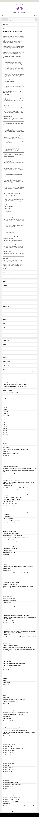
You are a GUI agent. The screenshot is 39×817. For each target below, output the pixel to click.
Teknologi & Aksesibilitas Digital (8, 742)
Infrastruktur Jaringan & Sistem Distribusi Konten (11, 520)
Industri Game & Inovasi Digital (8, 516)
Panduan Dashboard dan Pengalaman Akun (10, 611)
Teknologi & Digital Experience (8, 750)
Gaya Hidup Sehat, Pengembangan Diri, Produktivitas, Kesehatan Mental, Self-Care (17, 512)
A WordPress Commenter (7, 392)
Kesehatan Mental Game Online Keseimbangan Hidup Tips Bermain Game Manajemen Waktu (19, 578)
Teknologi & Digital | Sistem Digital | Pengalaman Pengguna (13, 748)
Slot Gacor (5, 298)
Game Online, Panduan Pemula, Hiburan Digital (11, 491)
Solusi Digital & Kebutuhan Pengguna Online (10, 720)
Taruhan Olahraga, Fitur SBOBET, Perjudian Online (11, 737)
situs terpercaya (6, 336)
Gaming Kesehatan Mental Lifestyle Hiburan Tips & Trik (12, 499)
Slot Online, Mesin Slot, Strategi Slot (9, 710)
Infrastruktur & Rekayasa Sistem (8, 518)
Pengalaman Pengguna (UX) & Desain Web (10, 645)
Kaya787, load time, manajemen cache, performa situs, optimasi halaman (15, 537)
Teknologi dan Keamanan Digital (8, 776)
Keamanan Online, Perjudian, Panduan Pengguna (11, 558)
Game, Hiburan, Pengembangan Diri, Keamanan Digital (12, 497)
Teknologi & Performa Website (8, 763)
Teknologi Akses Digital (7, 773)
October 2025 (5, 417)
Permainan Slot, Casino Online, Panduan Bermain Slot (12, 665)
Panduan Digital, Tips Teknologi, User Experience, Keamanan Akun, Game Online (16, 615)
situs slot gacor (6, 306)
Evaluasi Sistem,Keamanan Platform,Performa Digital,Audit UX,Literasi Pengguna (17, 487)
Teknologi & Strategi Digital (8, 767)
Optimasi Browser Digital (7, 596)
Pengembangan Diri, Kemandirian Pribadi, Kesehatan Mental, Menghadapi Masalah (17, 647)
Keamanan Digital (6, 554)
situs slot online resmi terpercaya (9, 688)
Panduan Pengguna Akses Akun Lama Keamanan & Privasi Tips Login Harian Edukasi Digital (18, 624)
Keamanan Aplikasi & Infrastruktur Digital (10, 548)
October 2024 (5, 443)
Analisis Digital (5, 451)
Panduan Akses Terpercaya (7, 604)
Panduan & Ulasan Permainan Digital (9, 600)
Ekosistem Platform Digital (7, 485)
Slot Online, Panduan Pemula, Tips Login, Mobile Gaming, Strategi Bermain (15, 712)
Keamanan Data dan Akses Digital (9, 552)
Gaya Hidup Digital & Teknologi (8, 510)
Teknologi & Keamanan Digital (8, 756)
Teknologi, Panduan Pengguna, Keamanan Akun (11, 799)
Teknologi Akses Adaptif (7, 771)
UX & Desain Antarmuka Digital (8, 811)
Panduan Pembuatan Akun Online (8, 620)
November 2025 (6, 415)
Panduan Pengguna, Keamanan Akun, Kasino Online (12, 627)
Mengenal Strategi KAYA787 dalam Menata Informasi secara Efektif (15, 386)
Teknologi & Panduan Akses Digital (9, 761)
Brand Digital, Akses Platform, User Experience (11, 480)
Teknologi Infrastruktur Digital (8, 786)
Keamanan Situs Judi (6, 568)
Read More (4, 268)
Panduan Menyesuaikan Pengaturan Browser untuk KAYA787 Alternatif (19, 1)
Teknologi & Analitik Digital (7, 746)
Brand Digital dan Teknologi (8, 478)
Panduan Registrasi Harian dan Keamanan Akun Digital (12, 629)
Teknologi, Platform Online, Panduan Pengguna (11, 801)
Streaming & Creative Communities (9, 735)
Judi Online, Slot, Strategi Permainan (9, 531)
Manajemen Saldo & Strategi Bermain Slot (10, 584)
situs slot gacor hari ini (7, 361)
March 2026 (5, 407)
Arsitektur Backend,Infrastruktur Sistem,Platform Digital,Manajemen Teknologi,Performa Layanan (19, 468)
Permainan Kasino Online (7, 657)
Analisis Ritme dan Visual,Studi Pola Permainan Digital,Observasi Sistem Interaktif (17, 457)
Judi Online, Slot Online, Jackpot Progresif (10, 524)
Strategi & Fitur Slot (6, 724)
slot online (5, 344)
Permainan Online (6, 659)
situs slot (4, 319)
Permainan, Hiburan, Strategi (8, 667)
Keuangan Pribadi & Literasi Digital (9, 580)
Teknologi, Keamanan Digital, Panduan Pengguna (11, 797)
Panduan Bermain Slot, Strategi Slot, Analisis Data (11, 606)
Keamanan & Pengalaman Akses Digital (10, 541)
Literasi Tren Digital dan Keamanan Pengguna (11, 582)
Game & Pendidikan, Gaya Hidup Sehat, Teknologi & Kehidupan (13, 489)
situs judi (4, 680)
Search (4, 369)
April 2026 (5, 405)
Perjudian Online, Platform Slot (8, 652)
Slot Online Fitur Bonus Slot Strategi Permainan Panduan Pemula (14, 699)
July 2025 (4, 424)
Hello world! (16, 392)
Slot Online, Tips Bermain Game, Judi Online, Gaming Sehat (13, 714)
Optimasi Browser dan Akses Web (9, 594)
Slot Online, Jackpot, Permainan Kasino (10, 701)
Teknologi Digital (6, 780)
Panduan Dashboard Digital (7, 613)
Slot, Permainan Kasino (7, 716)
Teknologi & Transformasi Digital (8, 769)
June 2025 (5, 426)
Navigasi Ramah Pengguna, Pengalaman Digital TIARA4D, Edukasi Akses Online (16, 589)
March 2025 (5, 432)
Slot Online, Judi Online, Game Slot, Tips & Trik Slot (12, 705)
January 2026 (5, 411)
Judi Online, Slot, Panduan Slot (8, 529)
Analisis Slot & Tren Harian (7, 464)
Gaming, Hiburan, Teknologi (8, 501)
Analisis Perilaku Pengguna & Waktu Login (10, 453)
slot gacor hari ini (6, 365)
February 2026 (5, 409)
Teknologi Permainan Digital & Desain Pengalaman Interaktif (13, 790)
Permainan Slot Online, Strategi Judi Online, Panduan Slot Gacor (14, 663)
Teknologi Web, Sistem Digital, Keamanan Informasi (12, 795)
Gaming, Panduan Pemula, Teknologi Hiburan (10, 503)
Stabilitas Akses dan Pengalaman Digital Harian (11, 722)
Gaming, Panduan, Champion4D (8, 505)
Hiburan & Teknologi (6, 514)
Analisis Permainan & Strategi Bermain (9, 455)
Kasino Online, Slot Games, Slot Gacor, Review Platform (12, 535)
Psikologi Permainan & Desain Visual (9, 676)
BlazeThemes (30, 815)
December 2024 (6, 439)
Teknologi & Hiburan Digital (8, 752)
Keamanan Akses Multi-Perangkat (9, 546)
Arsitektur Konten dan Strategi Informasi (10, 473)
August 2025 (5, 422)
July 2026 (4, 398)
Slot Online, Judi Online (7, 703)
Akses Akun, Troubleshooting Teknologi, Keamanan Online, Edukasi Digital (15, 449)
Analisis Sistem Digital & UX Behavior (9, 462)
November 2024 (6, 441)
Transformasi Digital (6, 803)
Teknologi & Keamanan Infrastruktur (9, 759)
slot (4, 310)
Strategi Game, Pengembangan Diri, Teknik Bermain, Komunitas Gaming (15, 730)
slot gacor (5, 327)
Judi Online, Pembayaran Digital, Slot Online (10, 522)
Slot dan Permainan (6, 693)
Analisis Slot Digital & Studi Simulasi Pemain (10, 466)
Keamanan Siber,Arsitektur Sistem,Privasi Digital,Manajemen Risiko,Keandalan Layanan (18, 566)
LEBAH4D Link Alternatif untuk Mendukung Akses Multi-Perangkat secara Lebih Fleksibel (20, 19)
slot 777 (4, 315)
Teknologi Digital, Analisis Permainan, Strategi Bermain (12, 784)
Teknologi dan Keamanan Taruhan (9, 778)
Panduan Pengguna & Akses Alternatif (9, 622)
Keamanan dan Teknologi (7, 550)
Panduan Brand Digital (7, 608)
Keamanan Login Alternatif (7, 556)
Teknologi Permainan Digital (8, 788)
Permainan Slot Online (7, 661)
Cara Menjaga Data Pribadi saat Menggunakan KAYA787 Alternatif (15, 382)
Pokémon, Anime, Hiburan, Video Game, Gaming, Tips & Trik (13, 671)
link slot (4, 302)
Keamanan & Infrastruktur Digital (8, 539)
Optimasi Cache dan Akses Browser (9, 598)
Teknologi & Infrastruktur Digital (8, 754)
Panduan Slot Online (6, 634)
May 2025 (5, 428)
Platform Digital (6, 669)
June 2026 (5, 400)
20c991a (5, 34)
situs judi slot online (6, 682)
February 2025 (5, 434)
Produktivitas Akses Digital (7, 674)
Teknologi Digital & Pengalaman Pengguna (10, 782)
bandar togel (5, 262)
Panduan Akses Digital (7, 602)
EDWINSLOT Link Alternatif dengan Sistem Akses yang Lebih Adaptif (15, 377)
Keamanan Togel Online (7, 570)
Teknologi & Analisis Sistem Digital (9, 744)
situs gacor (5, 678)
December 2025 (6, 413)
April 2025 (5, 430)
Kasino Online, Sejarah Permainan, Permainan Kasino (12, 533)
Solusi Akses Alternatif (7, 718)
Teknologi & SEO (6, 765)
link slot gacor (5, 289)
